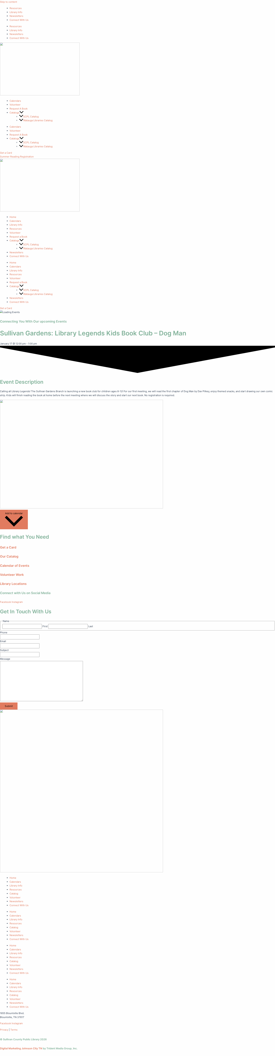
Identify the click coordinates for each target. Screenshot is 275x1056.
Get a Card (8, 547)
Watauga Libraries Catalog (38, 120)
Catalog (14, 893)
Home (13, 216)
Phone (3, 632)
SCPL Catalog (31, 116)
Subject (4, 650)
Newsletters (16, 15)
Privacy (4, 1029)
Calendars (15, 100)
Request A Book (19, 108)
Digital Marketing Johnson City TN (21, 1048)
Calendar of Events (14, 566)
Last (90, 626)
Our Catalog (9, 556)
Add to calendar (14, 513)
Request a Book (18, 236)
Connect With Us (19, 19)
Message (5, 658)
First (45, 626)
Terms (14, 1029)
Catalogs (14, 240)
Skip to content (8, 1)
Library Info (16, 12)
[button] (21, 112)
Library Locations (13, 584)
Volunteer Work (12, 575)
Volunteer (15, 104)
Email (3, 641)
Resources (16, 8)
